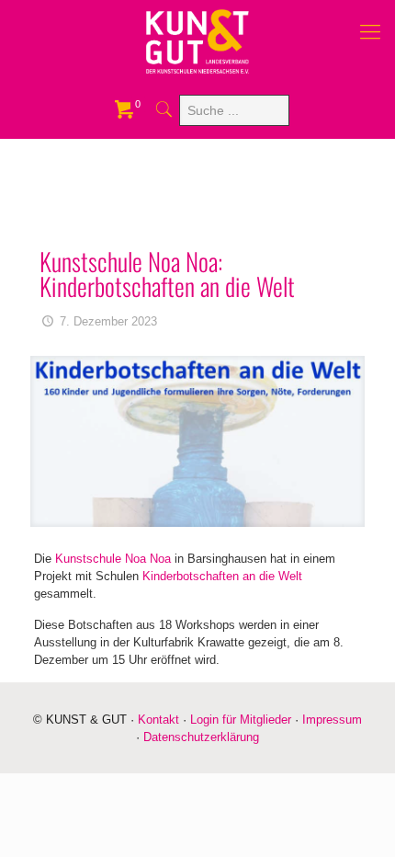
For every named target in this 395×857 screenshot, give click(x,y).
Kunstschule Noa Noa (115, 559)
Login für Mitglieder (240, 719)
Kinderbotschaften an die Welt (222, 576)
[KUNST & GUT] (197, 41)
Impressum (332, 719)
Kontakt (158, 719)
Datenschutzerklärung (201, 737)
